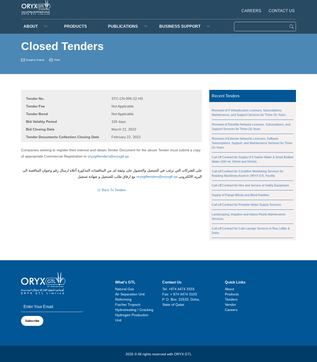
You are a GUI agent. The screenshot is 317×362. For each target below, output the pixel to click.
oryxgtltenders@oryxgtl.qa (108, 156)
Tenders (231, 299)
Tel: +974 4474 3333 (178, 289)
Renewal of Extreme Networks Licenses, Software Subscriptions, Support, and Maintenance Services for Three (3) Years (252, 143)
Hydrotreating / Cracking (134, 310)
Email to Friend (35, 59)
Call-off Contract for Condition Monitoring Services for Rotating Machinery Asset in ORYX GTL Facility (247, 174)
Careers (251, 11)
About (31, 26)
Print (57, 59)
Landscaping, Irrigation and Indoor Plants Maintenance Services (249, 217)
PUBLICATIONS (123, 26)
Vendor (230, 305)
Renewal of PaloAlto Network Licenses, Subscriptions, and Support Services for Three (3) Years (251, 127)
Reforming (123, 299)
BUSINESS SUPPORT (180, 26)
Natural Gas (124, 289)
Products (232, 294)
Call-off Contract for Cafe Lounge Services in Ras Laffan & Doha (251, 231)
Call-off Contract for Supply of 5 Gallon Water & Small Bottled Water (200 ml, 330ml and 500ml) (252, 159)
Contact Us (282, 11)
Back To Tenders (114, 190)
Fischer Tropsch (127, 305)
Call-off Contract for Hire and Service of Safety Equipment (250, 185)
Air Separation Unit (130, 294)
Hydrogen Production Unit (131, 317)
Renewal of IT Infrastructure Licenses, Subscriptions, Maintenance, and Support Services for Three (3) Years (249, 113)
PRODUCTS (75, 26)
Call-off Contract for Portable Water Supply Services (246, 205)
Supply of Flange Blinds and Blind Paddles (240, 195)
